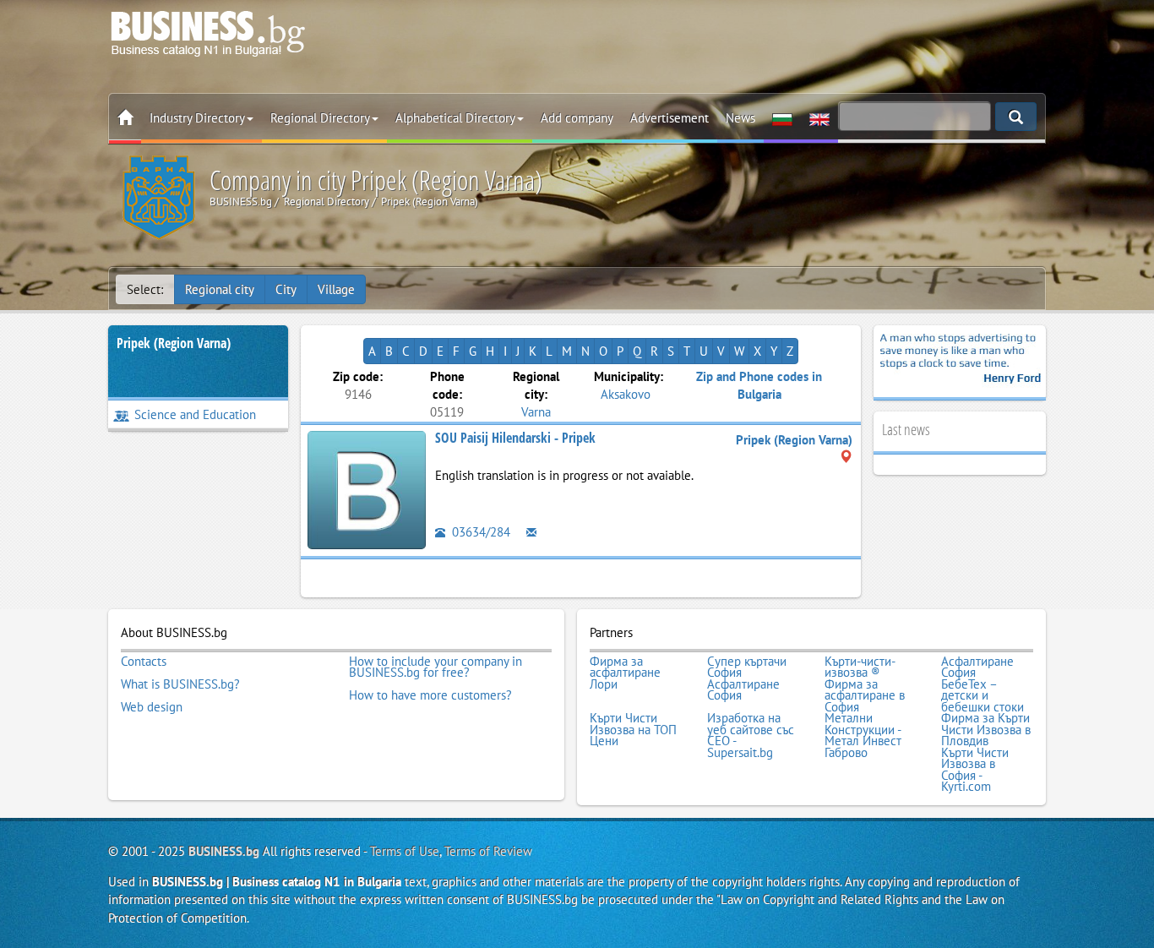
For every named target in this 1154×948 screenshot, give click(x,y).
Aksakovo (625, 394)
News (740, 118)
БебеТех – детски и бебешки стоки (982, 695)
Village (336, 289)
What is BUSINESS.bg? (180, 684)
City (286, 289)
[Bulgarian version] (782, 118)
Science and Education (195, 414)
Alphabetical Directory (455, 118)
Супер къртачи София (747, 667)
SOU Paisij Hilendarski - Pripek (515, 437)
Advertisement (669, 118)
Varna (536, 412)
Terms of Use (404, 851)
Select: (145, 289)
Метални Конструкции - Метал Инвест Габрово (863, 735)
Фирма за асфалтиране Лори (625, 673)
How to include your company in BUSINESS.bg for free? (435, 667)
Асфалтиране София (977, 667)
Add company (577, 118)
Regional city (219, 289)
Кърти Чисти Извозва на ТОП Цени (633, 729)
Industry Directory (197, 118)
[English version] (819, 118)
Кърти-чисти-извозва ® (860, 667)
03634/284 (479, 532)
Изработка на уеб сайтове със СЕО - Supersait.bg (750, 735)
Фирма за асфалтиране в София (865, 695)
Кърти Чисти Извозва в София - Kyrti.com (975, 770)
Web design (151, 707)
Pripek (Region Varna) (174, 343)
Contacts (143, 661)
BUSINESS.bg (223, 851)
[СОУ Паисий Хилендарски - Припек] (367, 488)
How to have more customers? (430, 695)
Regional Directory (320, 118)
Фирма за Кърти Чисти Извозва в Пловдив (986, 729)
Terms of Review (488, 851)
